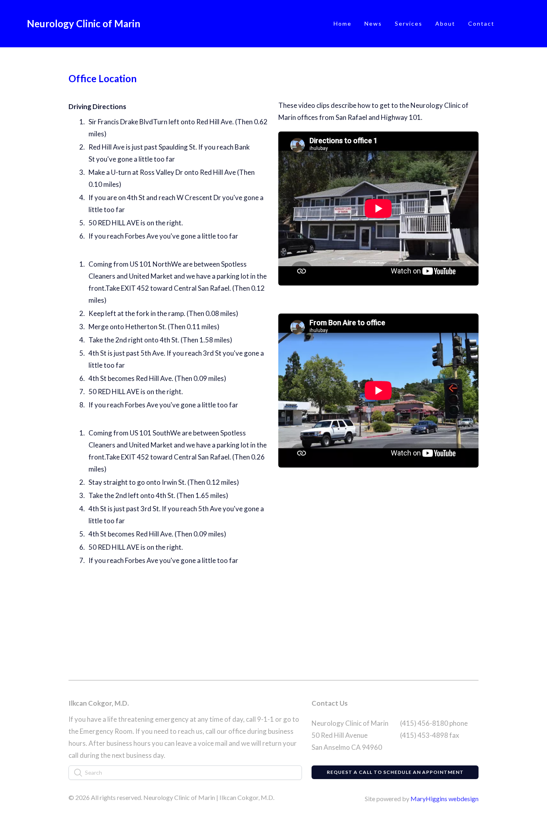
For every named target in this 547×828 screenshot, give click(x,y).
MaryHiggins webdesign (444, 798)
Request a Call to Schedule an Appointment (395, 772)
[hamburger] (149, 23)
